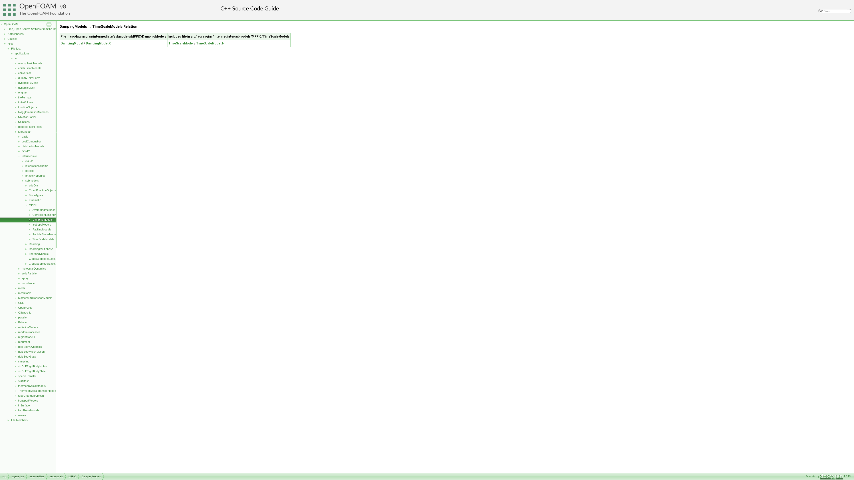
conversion (25, 73)
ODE (21, 302)
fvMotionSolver (27, 117)
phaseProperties (35, 175)
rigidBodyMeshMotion (31, 351)
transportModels (28, 400)
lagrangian (24, 131)
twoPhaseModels (28, 410)
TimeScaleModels (43, 239)
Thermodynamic (38, 254)
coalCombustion (32, 141)
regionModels (26, 337)
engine (22, 92)
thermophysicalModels (32, 386)
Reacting (34, 244)
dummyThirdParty (29, 78)
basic (25, 136)
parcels (29, 170)
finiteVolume (25, 102)
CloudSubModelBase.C (43, 258)
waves (22, 415)
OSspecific (24, 312)
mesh (21, 288)
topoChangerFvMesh (31, 395)
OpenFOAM (37, 6)
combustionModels (29, 68)
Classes (12, 38)
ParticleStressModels (45, 234)
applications (22, 53)
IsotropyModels (41, 224)
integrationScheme (36, 166)
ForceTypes (36, 195)
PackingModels (41, 229)
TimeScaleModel (180, 43)
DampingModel (72, 43)
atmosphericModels (30, 63)
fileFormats (25, 97)
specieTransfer (27, 376)
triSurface (24, 405)
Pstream (23, 322)
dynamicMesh (26, 87)
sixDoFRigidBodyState (32, 371)
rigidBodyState (27, 356)
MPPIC (33, 205)
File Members (19, 420)
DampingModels (42, 219)
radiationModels (28, 327)
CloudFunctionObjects (42, 190)
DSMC (26, 151)
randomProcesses (29, 332)
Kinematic (35, 200)
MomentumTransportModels (35, 298)
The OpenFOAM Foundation (44, 13)
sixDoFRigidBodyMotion (33, 366)
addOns (33, 185)
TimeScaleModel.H (210, 43)
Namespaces (16, 34)
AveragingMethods (43, 210)
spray (25, 278)
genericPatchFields (30, 126)
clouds (29, 161)
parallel (22, 317)
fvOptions (24, 122)
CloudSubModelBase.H (43, 263)
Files (10, 43)
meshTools (24, 293)
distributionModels (33, 146)
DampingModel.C (98, 43)
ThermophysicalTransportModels (38, 390)
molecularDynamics (34, 268)
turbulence (28, 283)
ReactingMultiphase (41, 249)
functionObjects (27, 107)
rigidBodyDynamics (30, 346)
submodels (32, 180)
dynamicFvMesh (28, 82)
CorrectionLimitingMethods (48, 214)
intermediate (29, 156)
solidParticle (29, 273)
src (16, 58)
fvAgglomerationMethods (33, 112)
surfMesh (23, 381)
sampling (23, 361)
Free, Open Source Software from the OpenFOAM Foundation (45, 29)
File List (15, 48)
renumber (24, 342)
